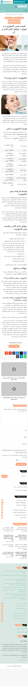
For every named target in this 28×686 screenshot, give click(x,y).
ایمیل (25, 437)
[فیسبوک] (25, 353)
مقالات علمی (23, 517)
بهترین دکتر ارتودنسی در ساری (20, 487)
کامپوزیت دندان (8, 18)
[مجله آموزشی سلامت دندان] (20, 6)
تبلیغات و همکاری (23, 660)
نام (26, 430)
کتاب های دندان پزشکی (22, 628)
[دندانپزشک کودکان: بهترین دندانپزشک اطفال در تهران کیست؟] (21, 530)
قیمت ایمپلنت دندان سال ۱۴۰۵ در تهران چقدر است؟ (7, 554)
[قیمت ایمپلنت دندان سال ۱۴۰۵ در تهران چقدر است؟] (7, 547)
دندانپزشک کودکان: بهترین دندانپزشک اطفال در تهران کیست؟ (21, 537)
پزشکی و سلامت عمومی (20, 515)
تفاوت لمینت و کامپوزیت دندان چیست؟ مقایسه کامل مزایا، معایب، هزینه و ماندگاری (21, 554)
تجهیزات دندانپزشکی (21, 505)
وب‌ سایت (24, 443)
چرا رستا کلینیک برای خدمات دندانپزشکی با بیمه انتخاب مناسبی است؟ (8, 537)
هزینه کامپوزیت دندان (13, 136)
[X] (21, 353)
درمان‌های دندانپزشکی (10, 14)
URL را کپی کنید (14, 346)
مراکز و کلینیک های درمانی (14, 20)
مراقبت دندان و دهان (21, 500)
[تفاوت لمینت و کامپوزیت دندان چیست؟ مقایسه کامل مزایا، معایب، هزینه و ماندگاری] (21, 547)
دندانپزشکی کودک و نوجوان (19, 512)
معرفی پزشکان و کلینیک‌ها (14, 23)
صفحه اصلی (18, 14)
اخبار (25, 507)
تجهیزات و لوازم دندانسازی (21, 490)
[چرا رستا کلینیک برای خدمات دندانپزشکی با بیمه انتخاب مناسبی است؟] (7, 530)
